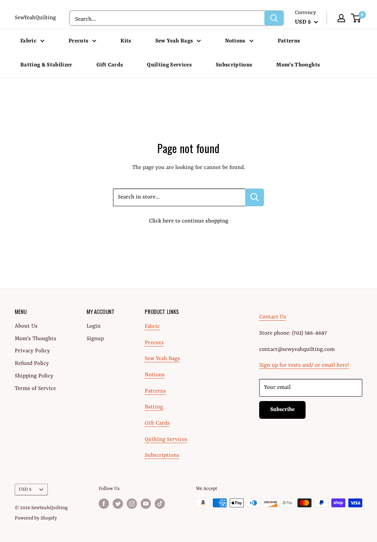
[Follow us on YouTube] (146, 503)
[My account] (341, 18)
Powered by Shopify (36, 518)
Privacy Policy (32, 351)
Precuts (78, 41)
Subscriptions (234, 65)
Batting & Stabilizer (46, 65)
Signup (95, 339)
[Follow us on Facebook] (104, 503)
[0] (356, 18)
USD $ (25, 489)
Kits (125, 41)
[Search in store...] (254, 197)
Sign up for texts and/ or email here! (304, 365)
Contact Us (272, 317)
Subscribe (282, 410)
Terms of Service (35, 389)
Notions (235, 41)
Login (94, 326)
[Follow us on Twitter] (118, 503)
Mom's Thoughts (298, 65)
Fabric (28, 41)
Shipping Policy (34, 376)
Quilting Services (169, 65)
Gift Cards (109, 65)
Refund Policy (32, 363)
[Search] (273, 18)
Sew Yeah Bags (174, 41)
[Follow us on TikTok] (160, 503)
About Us (26, 326)
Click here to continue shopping (188, 221)
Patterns (289, 41)
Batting (154, 407)
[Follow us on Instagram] (132, 503)
